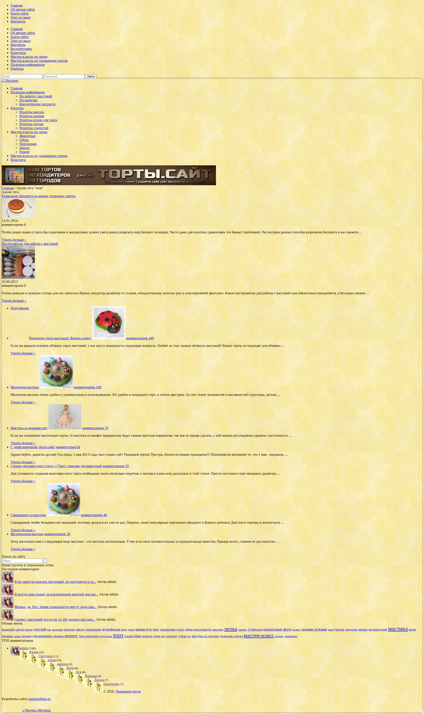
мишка (362, 629)
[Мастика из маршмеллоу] (64, 428)
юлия (52, 660)
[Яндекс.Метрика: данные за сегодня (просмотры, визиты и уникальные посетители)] (36, 710)
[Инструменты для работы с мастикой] (18, 278)
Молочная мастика (25, 387)
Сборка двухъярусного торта (32, 466)
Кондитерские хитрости (37, 104)
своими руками (314, 629)
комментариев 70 (95, 428)
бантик (339, 629)
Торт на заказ (20, 17)
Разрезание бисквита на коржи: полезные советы (39, 196)
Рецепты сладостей (33, 128)
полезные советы (231, 636)
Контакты (18, 21)
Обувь (24, 140)
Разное (24, 152)
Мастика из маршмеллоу (29, 428)
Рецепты (17, 68)
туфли (182, 636)
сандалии (351, 629)
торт (118, 635)
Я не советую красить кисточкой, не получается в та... (55, 582)
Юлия (33, 652)
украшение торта (172, 629)
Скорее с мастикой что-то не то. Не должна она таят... (54, 619)
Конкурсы (18, 53)
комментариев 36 (57, 534)
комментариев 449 (140, 338)
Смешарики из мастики (28, 515)
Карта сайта (19, 13)
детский (40, 629)
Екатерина (111, 684)
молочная (57, 629)
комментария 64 (68, 447)
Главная (17, 5)
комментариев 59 (116, 466)
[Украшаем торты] (10, 81)
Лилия (99, 680)
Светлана (45, 656)
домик (130, 629)
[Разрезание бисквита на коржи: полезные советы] (18, 217)
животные (217, 629)
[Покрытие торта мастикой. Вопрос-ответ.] (108, 338)
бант (156, 629)
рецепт (71, 635)
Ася (78, 672)
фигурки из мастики (205, 636)
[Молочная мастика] (56, 387)
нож (124, 629)
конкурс (147, 636)
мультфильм (111, 629)
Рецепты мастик (31, 112)
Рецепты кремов (31, 116)
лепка (230, 629)
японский (8, 629)
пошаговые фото (277, 629)
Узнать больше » (14, 240)
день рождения (88, 636)
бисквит (7, 636)
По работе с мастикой (35, 96)
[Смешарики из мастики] (63, 515)
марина (62, 664)
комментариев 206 (87, 387)
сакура (19, 629)
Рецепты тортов (31, 124)
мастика (398, 628)
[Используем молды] (7, 582)
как (49, 629)
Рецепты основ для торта (38, 120)
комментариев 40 (94, 515)
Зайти (91, 76)
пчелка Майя (132, 636)
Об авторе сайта (23, 9)
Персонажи (28, 144)
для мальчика (42, 636)
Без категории (21, 49)
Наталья (91, 676)
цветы (80, 629)
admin (24, 648)
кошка (17, 636)
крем (412, 629)
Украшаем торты (128, 691)
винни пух (143, 629)
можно (296, 629)
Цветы (24, 148)
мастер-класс (259, 635)
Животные (27, 136)
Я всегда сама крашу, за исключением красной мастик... (56, 594)
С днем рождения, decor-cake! (33, 447)
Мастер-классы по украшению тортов (39, 60)
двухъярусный (377, 629)
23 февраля (255, 629)
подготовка (105, 636)
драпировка (290, 636)
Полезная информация (28, 64)
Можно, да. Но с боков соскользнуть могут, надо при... (55, 607)
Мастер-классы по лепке (29, 57)
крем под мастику (166, 636)
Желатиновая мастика (27, 534)
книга (331, 629)
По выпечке (28, 100)
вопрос (29, 629)
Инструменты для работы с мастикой (30, 244)
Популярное (20, 308)
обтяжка (58, 636)
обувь (189, 629)
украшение (93, 629)
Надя (70, 668)
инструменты (202, 629)
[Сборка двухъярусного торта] (78, 466)
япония (26, 636)
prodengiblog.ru (39, 699)
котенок (279, 636)
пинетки (69, 629)
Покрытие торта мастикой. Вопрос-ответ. (60, 338)
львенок (242, 629)
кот (189, 636)
